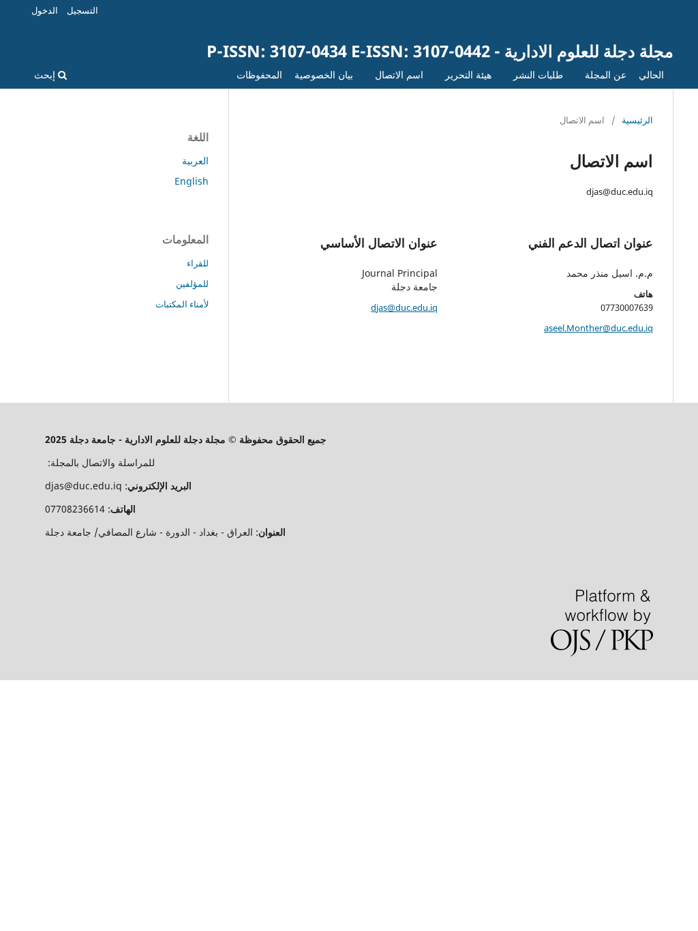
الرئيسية (637, 120)
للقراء (198, 263)
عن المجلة (605, 74)
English (191, 180)
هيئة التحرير (468, 74)
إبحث (46, 74)
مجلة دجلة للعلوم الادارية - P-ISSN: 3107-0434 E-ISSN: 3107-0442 (440, 51)
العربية (195, 160)
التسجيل (82, 10)
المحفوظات (259, 74)
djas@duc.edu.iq (404, 307)
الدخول (44, 10)
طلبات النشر (538, 74)
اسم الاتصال (399, 74)
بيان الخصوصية (323, 74)
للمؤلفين (192, 283)
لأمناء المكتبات (182, 304)
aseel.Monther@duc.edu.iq (598, 328)
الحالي (651, 74)
